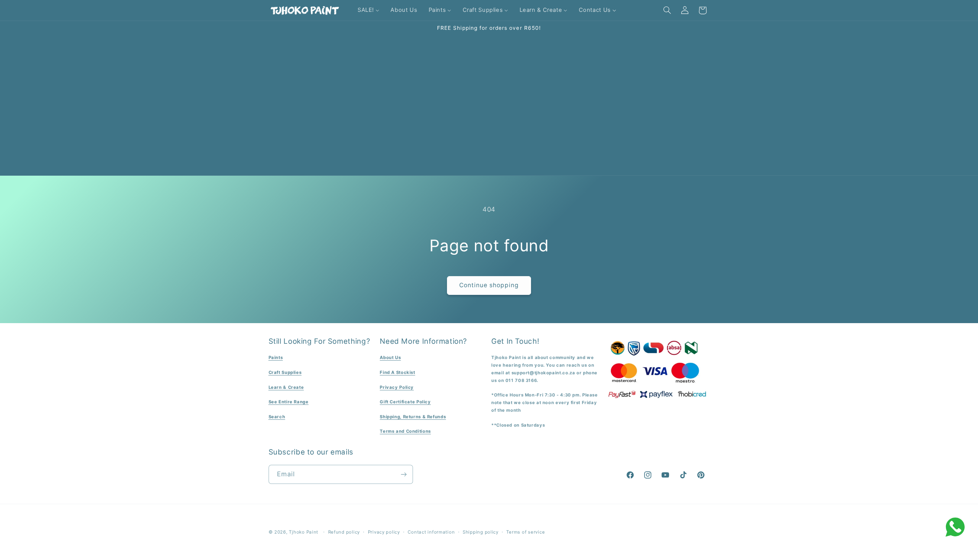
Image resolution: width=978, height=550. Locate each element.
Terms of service (525, 532)
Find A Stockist (397, 372)
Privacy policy (384, 532)
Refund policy (344, 532)
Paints (276, 357)
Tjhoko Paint (303, 532)
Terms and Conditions (405, 431)
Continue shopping (489, 285)
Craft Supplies (285, 372)
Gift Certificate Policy (405, 401)
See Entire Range (289, 401)
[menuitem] (368, 10)
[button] (667, 10)
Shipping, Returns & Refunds (413, 416)
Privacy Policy (397, 387)
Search (277, 416)
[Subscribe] (403, 474)
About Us (390, 357)
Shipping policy (481, 532)
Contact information (431, 532)
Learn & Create (286, 387)
